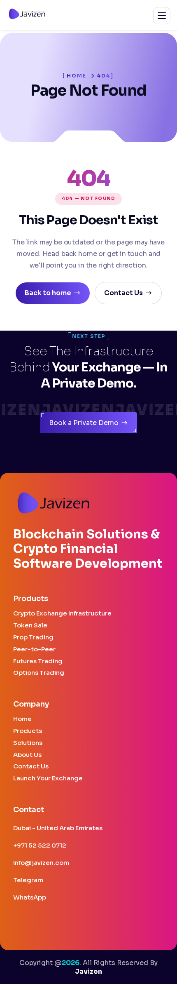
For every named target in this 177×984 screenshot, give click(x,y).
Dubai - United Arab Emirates (57, 828)
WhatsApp (29, 897)
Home (77, 76)
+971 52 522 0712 (39, 845)
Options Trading (38, 672)
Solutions (27, 743)
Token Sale (30, 625)
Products (27, 731)
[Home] (53, 503)
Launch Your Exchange (48, 778)
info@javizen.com (41, 863)
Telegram (28, 880)
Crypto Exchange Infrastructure (62, 613)
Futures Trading (38, 661)
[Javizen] (27, 17)
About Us (27, 755)
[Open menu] (161, 15)
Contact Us (31, 766)
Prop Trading (33, 637)
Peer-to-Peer (34, 649)
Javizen (88, 971)
